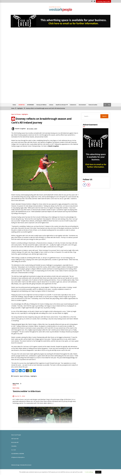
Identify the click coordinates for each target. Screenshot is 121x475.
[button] (105, 104)
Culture (51, 105)
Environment (82, 105)
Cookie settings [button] (89, 472)
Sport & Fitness (16, 114)
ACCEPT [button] (98, 472)
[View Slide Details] (60, 21)
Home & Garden (93, 105)
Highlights (25, 114)
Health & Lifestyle (61, 105)
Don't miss (16, 388)
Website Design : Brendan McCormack (21, 465)
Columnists (73, 105)
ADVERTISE (22, 105)
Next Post (16, 383)
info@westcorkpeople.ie (18, 457)
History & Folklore (41, 105)
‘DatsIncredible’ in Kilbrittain (27, 391)
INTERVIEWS (30, 105)
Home (14, 105)
